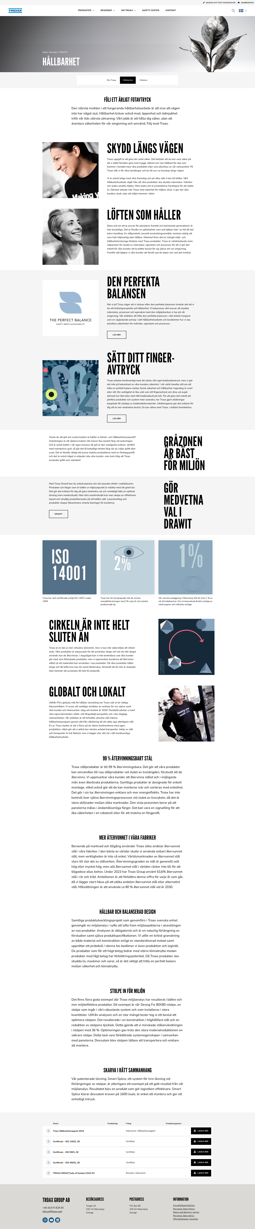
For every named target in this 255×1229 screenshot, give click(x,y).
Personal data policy (183, 1215)
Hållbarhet (128, 80)
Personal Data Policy (184, 1208)
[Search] (233, 10)
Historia (143, 80)
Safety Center (150, 10)
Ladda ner (202, 1131)
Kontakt (171, 10)
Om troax (53, 52)
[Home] (16, 10)
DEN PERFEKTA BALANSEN (133, 287)
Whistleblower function (185, 1219)
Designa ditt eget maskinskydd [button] (221, 3)
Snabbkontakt (247, 3)
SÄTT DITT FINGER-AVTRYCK (141, 363)
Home (45, 52)
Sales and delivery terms (186, 1212)
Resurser (106, 10)
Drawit (58, 514)
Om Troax (127, 10)
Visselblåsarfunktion (184, 1205)
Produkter (84, 10)
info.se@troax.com (52, 1211)
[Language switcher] (242, 10)
